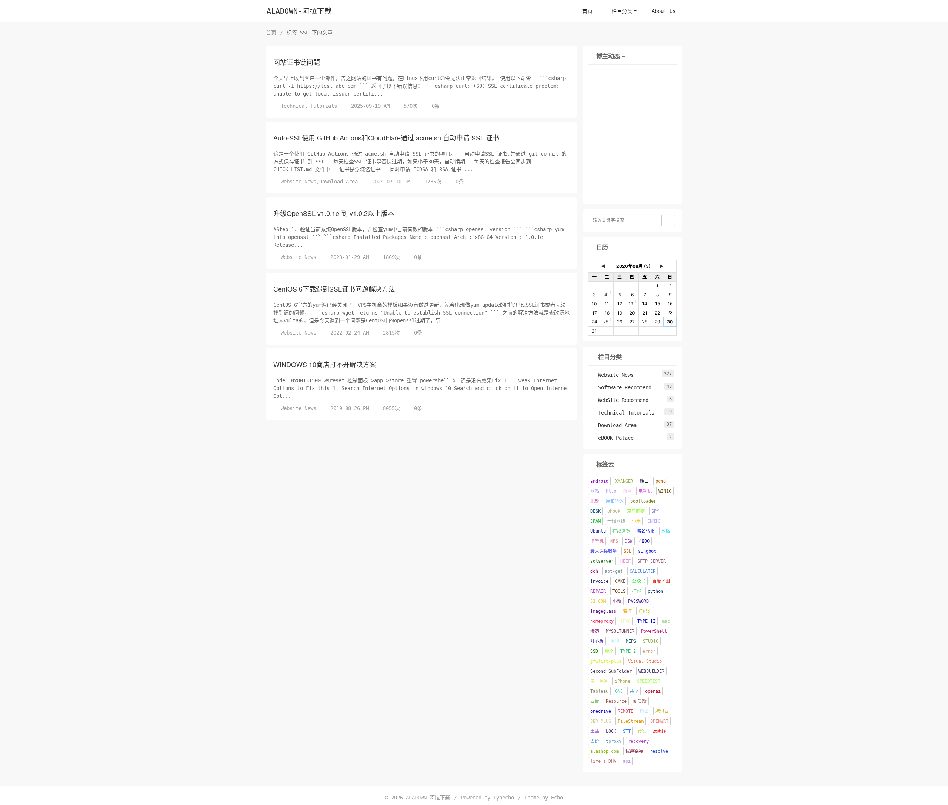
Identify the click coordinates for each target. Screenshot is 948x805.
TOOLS (618, 591)
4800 (644, 541)
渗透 (594, 631)
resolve (659, 751)
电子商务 (599, 681)
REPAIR (598, 591)
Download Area (338, 181)
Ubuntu (598, 531)
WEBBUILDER (651, 671)
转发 (641, 731)
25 (605, 322)
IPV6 (625, 621)
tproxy (613, 741)
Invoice (599, 581)
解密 (644, 711)
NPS (614, 541)
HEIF (625, 561)
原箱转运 (615, 501)
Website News (298, 181)
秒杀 (609, 651)
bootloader (643, 501)
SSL (627, 551)
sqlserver (602, 561)
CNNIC (653, 521)
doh (594, 571)
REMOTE (625, 711)
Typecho (503, 798)
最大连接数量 (603, 551)
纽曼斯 (640, 701)
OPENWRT (659, 721)
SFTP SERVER (651, 561)
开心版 (597, 641)
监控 (627, 611)
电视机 (645, 491)
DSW (628, 541)
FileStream (631, 721)
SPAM (595, 521)
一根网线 (616, 521)
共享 (634, 691)
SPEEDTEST (648, 681)
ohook (613, 511)
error (648, 651)
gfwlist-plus (605, 661)
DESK (595, 511)
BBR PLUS (600, 721)
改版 (665, 531)
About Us (663, 11)
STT (627, 731)
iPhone (622, 681)
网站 (594, 491)
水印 (614, 641)
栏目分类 (622, 11)
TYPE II (646, 621)
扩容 (636, 591)
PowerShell (654, 631)
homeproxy (602, 621)
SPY (655, 511)
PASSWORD (638, 601)
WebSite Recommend (619, 400)
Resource (616, 701)
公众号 (638, 581)
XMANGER (624, 481)
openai (653, 691)
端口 (644, 481)
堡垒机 (597, 541)
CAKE (620, 581)
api (627, 761)
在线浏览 (621, 531)
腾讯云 (662, 711)
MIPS (631, 641)
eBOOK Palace (612, 438)
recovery (638, 741)
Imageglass (603, 611)
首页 (587, 11)
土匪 (594, 731)
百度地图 (661, 581)
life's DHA (603, 761)
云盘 (594, 701)
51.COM (598, 601)
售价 (594, 741)
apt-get (614, 571)
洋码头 (645, 611)
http (611, 491)
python (655, 591)
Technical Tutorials (309, 106)
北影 (594, 501)
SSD (594, 651)
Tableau (599, 691)
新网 (627, 491)
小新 (616, 601)
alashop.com (604, 751)
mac (666, 621)
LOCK (611, 731)
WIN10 (664, 491)
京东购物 (636, 511)
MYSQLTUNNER (620, 631)
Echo (557, 798)
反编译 (659, 731)
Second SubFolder (611, 671)
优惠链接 (634, 751)
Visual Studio (645, 661)
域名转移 (646, 531)
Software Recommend (621, 387)
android (599, 481)
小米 (636, 521)
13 (631, 303)
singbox (647, 551)
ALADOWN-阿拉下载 (299, 11)
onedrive (600, 711)
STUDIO (650, 641)
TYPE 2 (628, 651)
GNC (619, 691)
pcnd (660, 481)
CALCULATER (642, 571)
